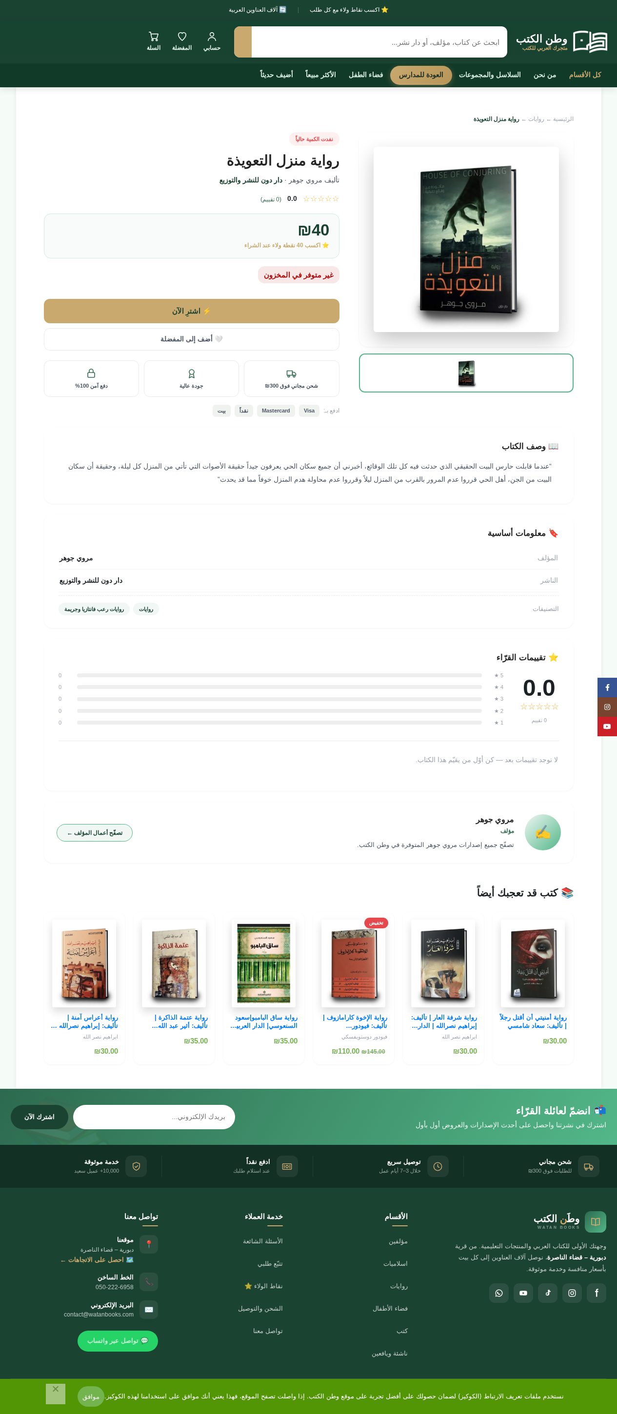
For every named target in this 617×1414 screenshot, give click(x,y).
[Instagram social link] (607, 707)
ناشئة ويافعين (390, 1353)
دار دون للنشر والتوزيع (250, 180)
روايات (536, 119)
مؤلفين (398, 1241)
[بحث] (243, 42)
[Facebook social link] (607, 687)
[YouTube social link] (607, 726)
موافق (91, 1396)
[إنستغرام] (572, 1293)
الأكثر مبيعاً (321, 75)
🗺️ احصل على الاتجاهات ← (97, 1259)
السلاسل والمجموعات (490, 75)
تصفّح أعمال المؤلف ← (94, 832)
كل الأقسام (585, 75)
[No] (55, 1394)
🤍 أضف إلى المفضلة (191, 339)
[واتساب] (499, 1293)
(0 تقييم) (270, 199)
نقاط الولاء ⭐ (263, 1286)
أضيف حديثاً (276, 75)
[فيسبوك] (596, 1293)
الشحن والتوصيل (260, 1308)
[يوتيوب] (523, 1293)
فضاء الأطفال (390, 1308)
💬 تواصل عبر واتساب (117, 1340)
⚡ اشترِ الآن (191, 311)
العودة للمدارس (421, 75)
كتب (402, 1331)
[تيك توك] (547, 1293)
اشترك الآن (39, 1116)
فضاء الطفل (366, 75)
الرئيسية (563, 119)
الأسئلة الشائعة (263, 1241)
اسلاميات (395, 1263)
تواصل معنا (268, 1331)
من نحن (545, 75)
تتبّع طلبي (270, 1263)
